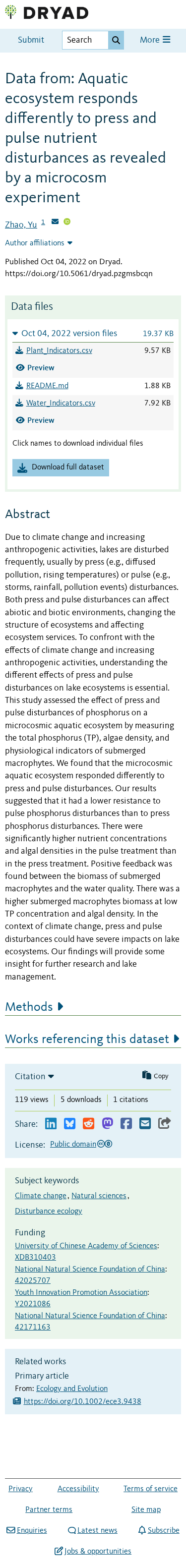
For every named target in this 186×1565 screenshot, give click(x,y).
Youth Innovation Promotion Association (81, 1293)
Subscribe (163, 1531)
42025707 (33, 1281)
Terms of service (151, 1489)
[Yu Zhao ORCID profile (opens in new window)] (67, 223)
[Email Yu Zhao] (55, 223)
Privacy (20, 1489)
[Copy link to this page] (164, 1124)
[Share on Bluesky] (69, 1124)
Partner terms (48, 1510)
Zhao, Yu (21, 225)
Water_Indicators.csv (60, 403)
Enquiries (32, 1531)
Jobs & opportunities (97, 1552)
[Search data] (116, 40)
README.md (47, 386)
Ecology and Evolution (72, 1389)
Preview (41, 367)
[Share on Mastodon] (107, 1124)
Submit (31, 40)
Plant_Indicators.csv (59, 351)
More (151, 40)
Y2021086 (33, 1304)
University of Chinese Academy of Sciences (86, 1246)
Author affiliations (34, 243)
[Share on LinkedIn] (51, 1124)
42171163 (33, 1328)
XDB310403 (35, 1258)
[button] (93, 333)
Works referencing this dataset (87, 1039)
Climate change (40, 1196)
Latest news (97, 1531)
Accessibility (78, 1489)
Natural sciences (98, 1196)
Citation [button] (30, 1076)
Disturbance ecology (48, 1212)
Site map (146, 1510)
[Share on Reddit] (88, 1124)
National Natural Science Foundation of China (90, 1270)
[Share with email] (145, 1124)
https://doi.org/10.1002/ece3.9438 (82, 1402)
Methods (29, 1007)
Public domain (73, 1145)
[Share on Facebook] (126, 1124)
